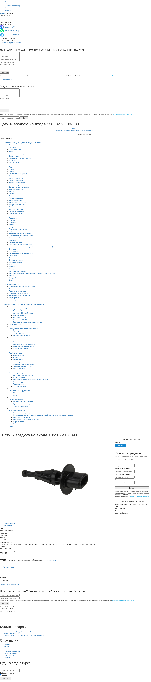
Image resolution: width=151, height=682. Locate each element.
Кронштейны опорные (17, 289)
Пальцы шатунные (15, 216)
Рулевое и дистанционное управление (23, 373)
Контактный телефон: (123, 474)
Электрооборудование (17, 410)
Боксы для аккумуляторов (22, 413)
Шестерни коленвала (16, 269)
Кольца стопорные (15, 200)
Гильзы (11, 169)
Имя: (117, 463)
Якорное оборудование (21, 335)
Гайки (11, 167)
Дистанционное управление (23, 375)
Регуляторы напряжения (18, 229)
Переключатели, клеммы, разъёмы (26, 419)
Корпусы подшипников (17, 204)
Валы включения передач (18, 154)
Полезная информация (12, 5)
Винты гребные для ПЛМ (18, 309)
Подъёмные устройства (17, 291)
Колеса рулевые (19, 377)
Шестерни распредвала (17, 271)
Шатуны (12, 266)
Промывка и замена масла (18, 293)
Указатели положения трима (23, 364)
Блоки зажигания (15, 149)
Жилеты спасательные (21, 393)
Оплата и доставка (11, 8)
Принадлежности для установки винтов (27, 322)
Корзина (3, 13)
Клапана (12, 191)
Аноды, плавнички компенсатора (21, 145)
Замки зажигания (15, 176)
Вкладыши (12, 160)
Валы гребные (14, 156)
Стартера (12, 249)
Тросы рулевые (18, 384)
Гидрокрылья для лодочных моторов (22, 286)
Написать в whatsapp (11, 30)
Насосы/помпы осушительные (24, 344)
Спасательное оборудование (19, 390)
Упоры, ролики (14, 297)
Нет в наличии (51, 560)
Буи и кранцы (18, 331)
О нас (6, 1)
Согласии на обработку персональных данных (123, 76)
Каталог (7, 644)
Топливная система (16, 399)
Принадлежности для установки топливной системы (32, 404)
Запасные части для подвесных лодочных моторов (22, 142)
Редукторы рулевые (20, 382)
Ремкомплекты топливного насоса (21, 235)
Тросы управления (20, 386)
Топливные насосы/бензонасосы (21, 253)
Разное (11, 224)
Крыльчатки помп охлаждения (20, 207)
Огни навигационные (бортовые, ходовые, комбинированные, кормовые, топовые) (43, 415)
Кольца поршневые (16, 198)
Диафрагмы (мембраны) (18, 173)
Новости (7, 3)
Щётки (11, 280)
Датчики (12, 171)
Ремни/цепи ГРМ (15, 238)
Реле (10, 231)
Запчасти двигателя (16, 178)
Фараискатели (18, 421)
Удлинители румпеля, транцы (19, 295)
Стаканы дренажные (20, 348)
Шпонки (11, 275)
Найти (24, 118)
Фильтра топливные (20, 406)
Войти (70, 18)
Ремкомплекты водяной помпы (20, 233)
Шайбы (11, 264)
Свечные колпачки (15, 242)
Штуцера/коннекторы (16, 278)
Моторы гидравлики (16, 209)
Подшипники (13, 218)
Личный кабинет (10, 655)
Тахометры (17, 362)
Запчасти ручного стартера (19, 187)
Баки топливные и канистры (23, 401)
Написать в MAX (9, 27)
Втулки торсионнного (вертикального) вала (24, 165)
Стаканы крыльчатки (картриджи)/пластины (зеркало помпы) (31, 247)
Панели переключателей (22, 417)
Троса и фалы (18, 333)
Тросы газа (13, 255)
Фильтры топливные (16, 260)
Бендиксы (12, 147)
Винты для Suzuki (19, 315)
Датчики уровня (19, 355)
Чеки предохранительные (18, 300)
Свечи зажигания (15, 324)
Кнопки (11, 193)
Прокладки (13, 222)
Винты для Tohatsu (20, 317)
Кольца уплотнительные (17, 202)
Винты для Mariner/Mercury (23, 313)
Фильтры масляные (16, 258)
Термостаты (13, 251)
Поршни (12, 220)
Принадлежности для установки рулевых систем (30, 379)
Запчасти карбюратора (17, 182)
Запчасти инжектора (16, 180)
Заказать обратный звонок (11, 42)
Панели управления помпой (23, 346)
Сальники (12, 240)
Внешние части (14, 162)
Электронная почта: (122, 468)
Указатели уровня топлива (22, 366)
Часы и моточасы (19, 368)
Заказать (121, 445)
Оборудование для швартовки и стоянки (23, 328)
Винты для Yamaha (20, 320)
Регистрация (78, 18)
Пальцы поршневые (16, 213)
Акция (4, 675)
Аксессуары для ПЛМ (12, 284)
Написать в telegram (11, 35)
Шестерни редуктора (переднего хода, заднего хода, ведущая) (32, 273)
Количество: (120, 480)
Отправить (5, 72)
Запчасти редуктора (16, 185)
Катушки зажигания (16, 189)
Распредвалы (14, 227)
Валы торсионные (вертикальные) (21, 158)
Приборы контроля (16, 353)
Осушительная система (17, 340)
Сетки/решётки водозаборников (20, 244)
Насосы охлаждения (16, 211)
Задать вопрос (6, 79)
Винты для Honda (19, 311)
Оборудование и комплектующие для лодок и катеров (24, 304)
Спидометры (18, 359)
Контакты (7, 10)
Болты (11, 151)
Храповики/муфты (15, 262)
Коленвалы (13, 196)
